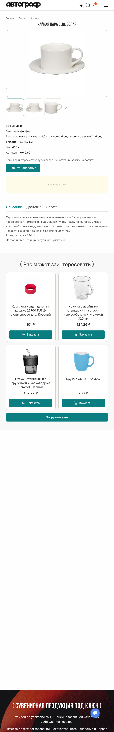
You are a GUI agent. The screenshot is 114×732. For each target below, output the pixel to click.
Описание (14, 207)
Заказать (33, 334)
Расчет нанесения (23, 168)
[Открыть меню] (106, 5)
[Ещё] (66, 107)
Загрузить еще (57, 417)
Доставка (33, 207)
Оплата (51, 207)
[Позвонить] (82, 5)
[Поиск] (88, 5)
